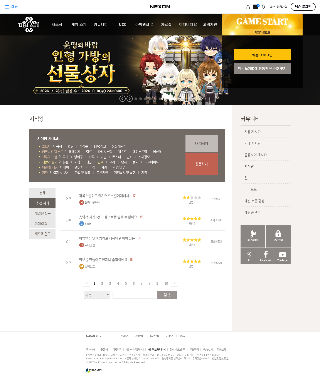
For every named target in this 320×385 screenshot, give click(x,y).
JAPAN (139, 335)
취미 (66, 167)
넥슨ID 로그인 (262, 55)
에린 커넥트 (252, 212)
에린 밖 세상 (50, 167)
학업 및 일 (119, 167)
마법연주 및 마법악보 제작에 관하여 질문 (107, 238)
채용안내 (103, 349)
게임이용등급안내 (134, 349)
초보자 (46, 146)
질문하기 (201, 163)
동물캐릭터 (119, 146)
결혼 (65, 162)
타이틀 (83, 146)
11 (189, 98)
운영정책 (194, 349)
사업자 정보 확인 (220, 358)
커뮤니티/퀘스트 (52, 151)
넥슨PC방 (208, 349)
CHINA (169, 335)
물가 (135, 162)
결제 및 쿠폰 (61, 172)
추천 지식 (42, 203)
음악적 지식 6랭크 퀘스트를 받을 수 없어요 (108, 216)
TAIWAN (154, 335)
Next (129, 98)
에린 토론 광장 (254, 200)
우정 (92, 167)
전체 (42, 192)
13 (198, 98)
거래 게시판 (252, 143)
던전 (129, 156)
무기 (65, 156)
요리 (112, 162)
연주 (100, 162)
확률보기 (221, 349)
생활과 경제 (49, 162)
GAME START (262, 21)
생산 (89, 162)
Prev (122, 98)
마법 (103, 156)
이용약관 (117, 349)
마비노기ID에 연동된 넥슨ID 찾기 (262, 68)
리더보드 (250, 189)
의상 (70, 146)
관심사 (79, 167)
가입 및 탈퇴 (83, 172)
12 (194, 98)
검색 (167, 294)
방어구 (78, 156)
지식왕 (249, 166)
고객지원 (210, 24)
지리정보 (144, 156)
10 (184, 98)
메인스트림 (140, 151)
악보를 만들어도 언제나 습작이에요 (103, 259)
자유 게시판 (252, 131)
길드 (89, 151)
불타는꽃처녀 (92, 202)
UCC (122, 24)
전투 (91, 156)
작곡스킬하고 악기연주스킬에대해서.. (104, 195)
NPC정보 (100, 146)
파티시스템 (105, 151)
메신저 (157, 151)
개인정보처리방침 (156, 349)
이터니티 (186, 24)
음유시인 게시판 (255, 154)
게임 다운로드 (262, 32)
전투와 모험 (49, 156)
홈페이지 (74, 151)
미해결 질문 (43, 223)
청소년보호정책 (177, 349)
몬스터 (116, 156)
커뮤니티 (101, 24)
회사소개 (90, 349)
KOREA (124, 335)
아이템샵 (142, 24)
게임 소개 (78, 24)
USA (182, 335)
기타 (45, 172)
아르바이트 (152, 162)
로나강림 (90, 245)
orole (88, 224)
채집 (77, 162)
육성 (59, 146)
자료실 (166, 24)
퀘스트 (122, 151)
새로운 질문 (43, 233)
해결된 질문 (43, 213)
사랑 (104, 167)
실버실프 (90, 266)
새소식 (57, 24)
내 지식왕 (201, 143)
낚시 (124, 162)
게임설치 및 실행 (124, 172)
